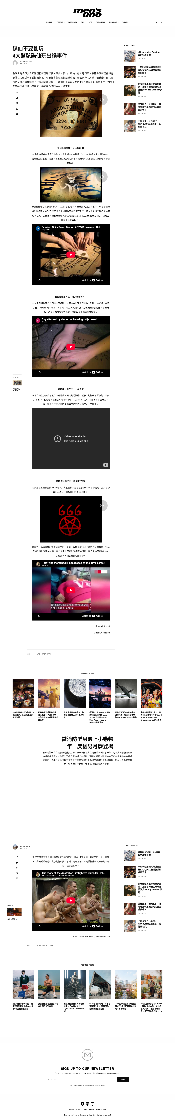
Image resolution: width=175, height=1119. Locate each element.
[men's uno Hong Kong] (87, 12)
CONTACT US (101, 1109)
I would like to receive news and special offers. (89, 1085)
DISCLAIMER (89, 1109)
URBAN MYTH (46, 654)
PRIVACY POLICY (75, 1109)
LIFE (38, 654)
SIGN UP (123, 1079)
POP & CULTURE (42, 945)
